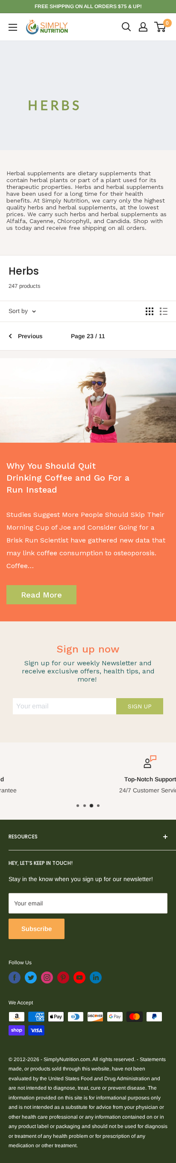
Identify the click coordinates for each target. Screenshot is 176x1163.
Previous (30, 336)
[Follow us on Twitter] (31, 977)
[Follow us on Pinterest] (63, 977)
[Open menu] (13, 27)
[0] (160, 27)
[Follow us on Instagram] (47, 977)
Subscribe (36, 928)
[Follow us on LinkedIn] (96, 977)
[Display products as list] (163, 311)
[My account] (143, 27)
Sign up (140, 706)
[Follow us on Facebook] (15, 977)
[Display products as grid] (149, 311)
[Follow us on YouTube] (79, 977)
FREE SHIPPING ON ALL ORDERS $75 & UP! (88, 6)
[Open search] (126, 27)
